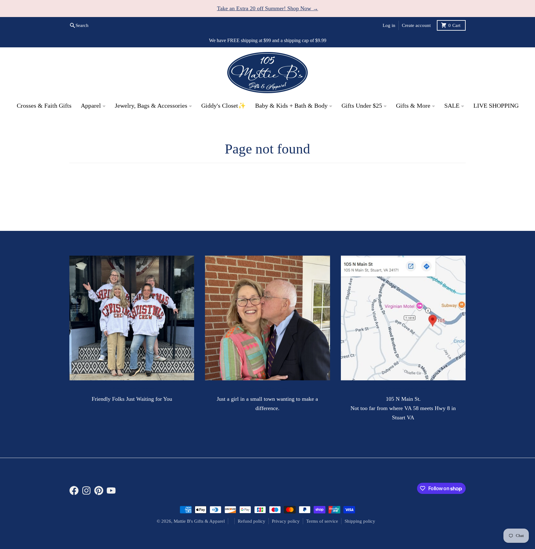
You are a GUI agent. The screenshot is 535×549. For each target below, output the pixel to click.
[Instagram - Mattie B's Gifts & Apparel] (86, 490)
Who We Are (267, 389)
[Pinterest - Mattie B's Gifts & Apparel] (98, 490)
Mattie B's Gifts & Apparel (199, 521)
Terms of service (322, 521)
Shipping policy (360, 521)
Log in (389, 25)
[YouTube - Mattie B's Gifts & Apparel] (111, 490)
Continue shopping (267, 194)
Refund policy (251, 521)
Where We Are (403, 389)
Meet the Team (132, 389)
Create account (416, 25)
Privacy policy (286, 521)
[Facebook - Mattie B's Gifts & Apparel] (74, 490)
